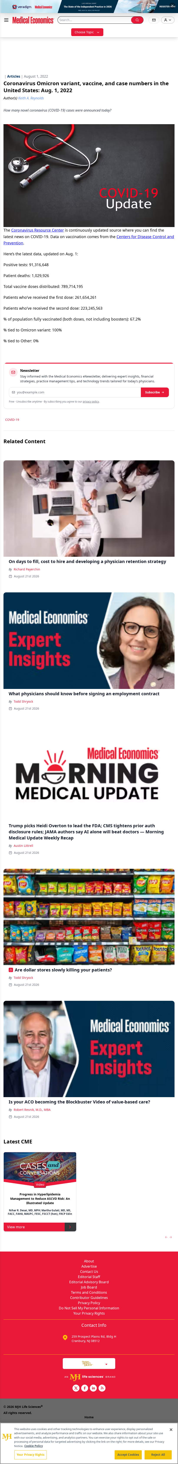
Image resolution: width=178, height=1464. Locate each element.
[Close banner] (172, 6)
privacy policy (91, 401)
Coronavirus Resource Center (37, 230)
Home (89, 1417)
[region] (89, 1443)
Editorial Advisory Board (89, 1282)
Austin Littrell (23, 846)
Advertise (89, 1266)
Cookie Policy (33, 1446)
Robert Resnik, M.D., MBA (32, 1110)
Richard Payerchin (27, 569)
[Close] (171, 1429)
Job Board (89, 1287)
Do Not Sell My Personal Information (89, 1308)
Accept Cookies (128, 1455)
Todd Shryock (23, 701)
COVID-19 (12, 420)
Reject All (158, 1455)
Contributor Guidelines (89, 1297)
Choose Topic (84, 32)
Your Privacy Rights (89, 1313)
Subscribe (152, 392)
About (89, 1261)
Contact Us (89, 1271)
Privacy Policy (89, 1302)
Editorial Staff (89, 1276)
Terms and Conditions (89, 1292)
